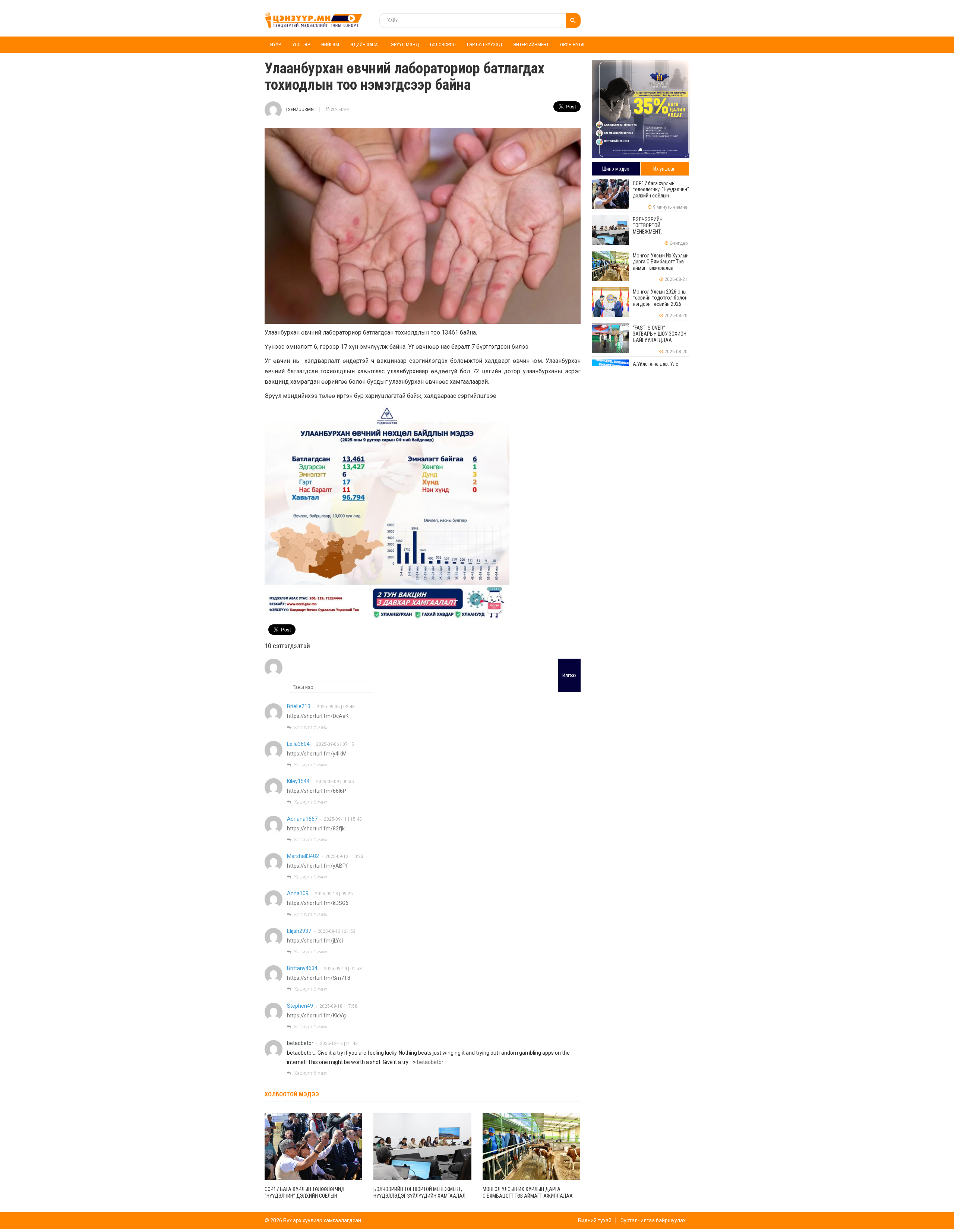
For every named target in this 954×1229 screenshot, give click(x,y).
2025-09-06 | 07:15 (335, 744)
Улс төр (301, 44)
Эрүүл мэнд (405, 44)
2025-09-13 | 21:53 (337, 931)
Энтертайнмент (531, 44)
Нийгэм (330, 44)
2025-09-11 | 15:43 (343, 819)
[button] (640, 149)
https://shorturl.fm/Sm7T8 (318, 978)
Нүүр (275, 44)
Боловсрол (443, 44)
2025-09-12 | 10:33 (344, 856)
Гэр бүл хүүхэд (484, 44)
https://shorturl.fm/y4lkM (317, 754)
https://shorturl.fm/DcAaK (317, 716)
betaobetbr (300, 1043)
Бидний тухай (595, 1220)
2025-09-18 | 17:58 (338, 1006)
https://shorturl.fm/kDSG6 (317, 903)
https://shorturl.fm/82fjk (316, 829)
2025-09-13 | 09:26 (334, 893)
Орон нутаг (572, 44)
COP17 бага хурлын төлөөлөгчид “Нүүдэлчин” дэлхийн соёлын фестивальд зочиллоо (305, 1196)
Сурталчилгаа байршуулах (653, 1220)
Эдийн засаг (365, 44)
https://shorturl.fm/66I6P (316, 791)
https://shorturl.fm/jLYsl (315, 941)
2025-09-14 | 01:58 (343, 968)
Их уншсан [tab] (664, 169)
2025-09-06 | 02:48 (336, 706)
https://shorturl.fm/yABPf (317, 866)
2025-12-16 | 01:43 (339, 1043)
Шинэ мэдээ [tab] (615, 169)
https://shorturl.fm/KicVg (316, 1016)
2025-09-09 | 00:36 (335, 781)
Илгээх (569, 675)
